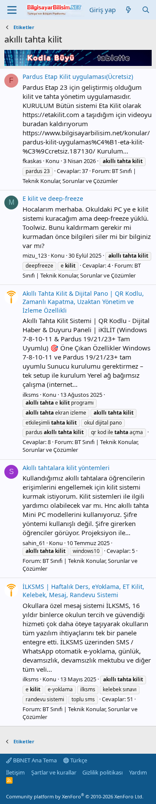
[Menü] (12, 10)
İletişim (15, 772)
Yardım (138, 772)
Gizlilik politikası (102, 772)
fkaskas (32, 161)
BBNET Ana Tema (34, 760)
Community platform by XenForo (74, 796)
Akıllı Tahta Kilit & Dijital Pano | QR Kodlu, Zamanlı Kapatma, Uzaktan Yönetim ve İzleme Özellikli (83, 301)
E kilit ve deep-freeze (53, 198)
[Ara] (145, 10)
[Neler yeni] (128, 10)
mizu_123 (35, 255)
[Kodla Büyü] (78, 63)
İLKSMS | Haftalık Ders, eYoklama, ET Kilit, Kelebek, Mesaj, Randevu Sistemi (83, 590)
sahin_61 (34, 543)
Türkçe (78, 760)
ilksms (31, 395)
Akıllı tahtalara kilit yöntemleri (66, 468)
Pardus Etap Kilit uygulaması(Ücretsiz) (78, 76)
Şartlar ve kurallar (53, 772)
